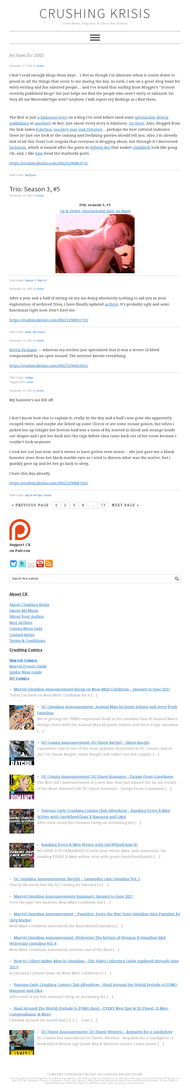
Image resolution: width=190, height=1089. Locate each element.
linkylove (30, 175)
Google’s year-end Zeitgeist (78, 129)
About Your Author (26, 616)
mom (30, 382)
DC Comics (19, 678)
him (39, 153)
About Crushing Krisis (29, 604)
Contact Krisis (21, 635)
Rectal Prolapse (23, 350)
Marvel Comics (23, 660)
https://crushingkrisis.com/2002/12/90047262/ (48, 483)
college (29, 377)
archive (111, 304)
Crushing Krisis (95, 13)
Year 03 (42, 280)
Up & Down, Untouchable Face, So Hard (95, 211)
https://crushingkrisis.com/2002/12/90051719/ (48, 320)
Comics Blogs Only (25, 628)
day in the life (33, 495)
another (42, 123)
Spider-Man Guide (25, 672)
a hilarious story (52, 117)
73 (103, 505)
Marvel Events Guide (28, 666)
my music (39, 332)
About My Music (24, 610)
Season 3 (30, 280)
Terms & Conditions (27, 640)
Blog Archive (20, 622)
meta (28, 332)
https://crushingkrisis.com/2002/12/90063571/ (48, 163)
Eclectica (44, 129)
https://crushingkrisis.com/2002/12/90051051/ (48, 365)
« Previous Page (30, 505)
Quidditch (141, 147)
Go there (136, 123)
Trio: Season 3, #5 (34, 188)
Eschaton (17, 147)
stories (47, 495)
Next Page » (125, 505)
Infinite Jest (100, 147)
